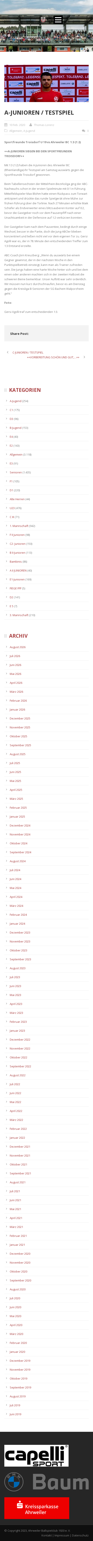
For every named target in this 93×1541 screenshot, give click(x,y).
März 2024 (16, 906)
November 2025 (20, 727)
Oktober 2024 (18, 843)
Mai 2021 (15, 1209)
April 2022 (16, 1111)
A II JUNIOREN (18, 570)
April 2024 (16, 897)
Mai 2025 (15, 781)
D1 (11, 490)
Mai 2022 (15, 1102)
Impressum (62, 1535)
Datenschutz (80, 1535)
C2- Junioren (18, 544)
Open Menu (58, 19)
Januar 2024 (17, 924)
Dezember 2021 (20, 1147)
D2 (11, 597)
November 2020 (20, 1262)
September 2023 (20, 959)
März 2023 (16, 1013)
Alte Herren (17, 499)
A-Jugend (29, 131)
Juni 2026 (15, 665)
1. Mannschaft (19, 526)
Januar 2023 (17, 1031)
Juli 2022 (15, 1084)
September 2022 (20, 1066)
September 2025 (20, 745)
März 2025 (16, 799)
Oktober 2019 (18, 1378)
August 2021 (18, 1182)
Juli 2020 (15, 1298)
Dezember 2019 (20, 1361)
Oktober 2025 (18, 736)
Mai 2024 (15, 888)
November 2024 (20, 834)
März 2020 (16, 1334)
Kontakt (47, 1535)
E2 (11, 446)
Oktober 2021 (18, 1164)
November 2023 (20, 941)
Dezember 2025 (20, 718)
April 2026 (16, 683)
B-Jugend (15, 428)
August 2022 (18, 1075)
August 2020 (18, 1289)
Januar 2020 (17, 1352)
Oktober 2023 (18, 950)
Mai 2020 (15, 1316)
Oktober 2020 (18, 1271)
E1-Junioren (17, 579)
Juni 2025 (15, 772)
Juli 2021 (15, 1191)
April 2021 (16, 1218)
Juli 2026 (15, 656)
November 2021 (20, 1155)
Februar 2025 (18, 808)
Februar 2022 (18, 1129)
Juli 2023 (15, 977)
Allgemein (15, 131)
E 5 (11, 606)
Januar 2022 (17, 1138)
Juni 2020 (15, 1307)
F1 (11, 481)
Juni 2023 (15, 986)
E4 (11, 437)
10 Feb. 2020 (17, 125)
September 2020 (20, 1280)
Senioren (16, 472)
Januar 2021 (17, 1245)
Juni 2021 (15, 1200)
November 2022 (20, 1048)
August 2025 (18, 754)
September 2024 (20, 852)
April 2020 (16, 1325)
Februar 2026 (18, 701)
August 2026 (18, 647)
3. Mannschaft (19, 615)
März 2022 (16, 1120)
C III (12, 517)
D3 (11, 419)
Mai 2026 (15, 674)
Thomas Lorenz (44, 125)
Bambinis (16, 561)
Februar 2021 (18, 1236)
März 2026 (16, 692)
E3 (11, 463)
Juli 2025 (15, 763)
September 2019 (20, 1387)
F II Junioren (17, 535)
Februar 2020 (18, 1343)
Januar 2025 (17, 816)
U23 (12, 508)
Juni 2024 (15, 879)
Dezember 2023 (20, 932)
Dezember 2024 (20, 825)
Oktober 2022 (18, 1057)
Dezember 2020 (20, 1254)
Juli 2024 (15, 870)
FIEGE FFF (15, 588)
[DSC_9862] (46, 83)
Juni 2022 (15, 1093)
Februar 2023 (18, 1022)
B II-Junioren (17, 553)
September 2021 (20, 1173)
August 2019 (18, 1396)
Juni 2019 (15, 1414)
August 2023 (18, 968)
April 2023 (16, 1004)
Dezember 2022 (20, 1039)
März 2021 (16, 1227)
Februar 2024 (18, 915)
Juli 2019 (15, 1405)
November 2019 (20, 1370)
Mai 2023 (15, 995)
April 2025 (16, 790)
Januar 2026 (17, 709)
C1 (11, 410)
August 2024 (18, 861)
